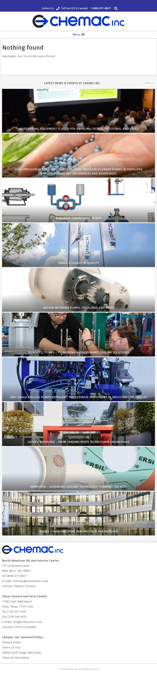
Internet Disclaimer (15, 657)
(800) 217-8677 (17, 576)
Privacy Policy (11, 642)
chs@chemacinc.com (27, 622)
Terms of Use (11, 647)
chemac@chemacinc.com (30, 581)
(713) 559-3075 (17, 617)
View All (150, 83)
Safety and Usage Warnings (21, 652)
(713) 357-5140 (16, 612)
